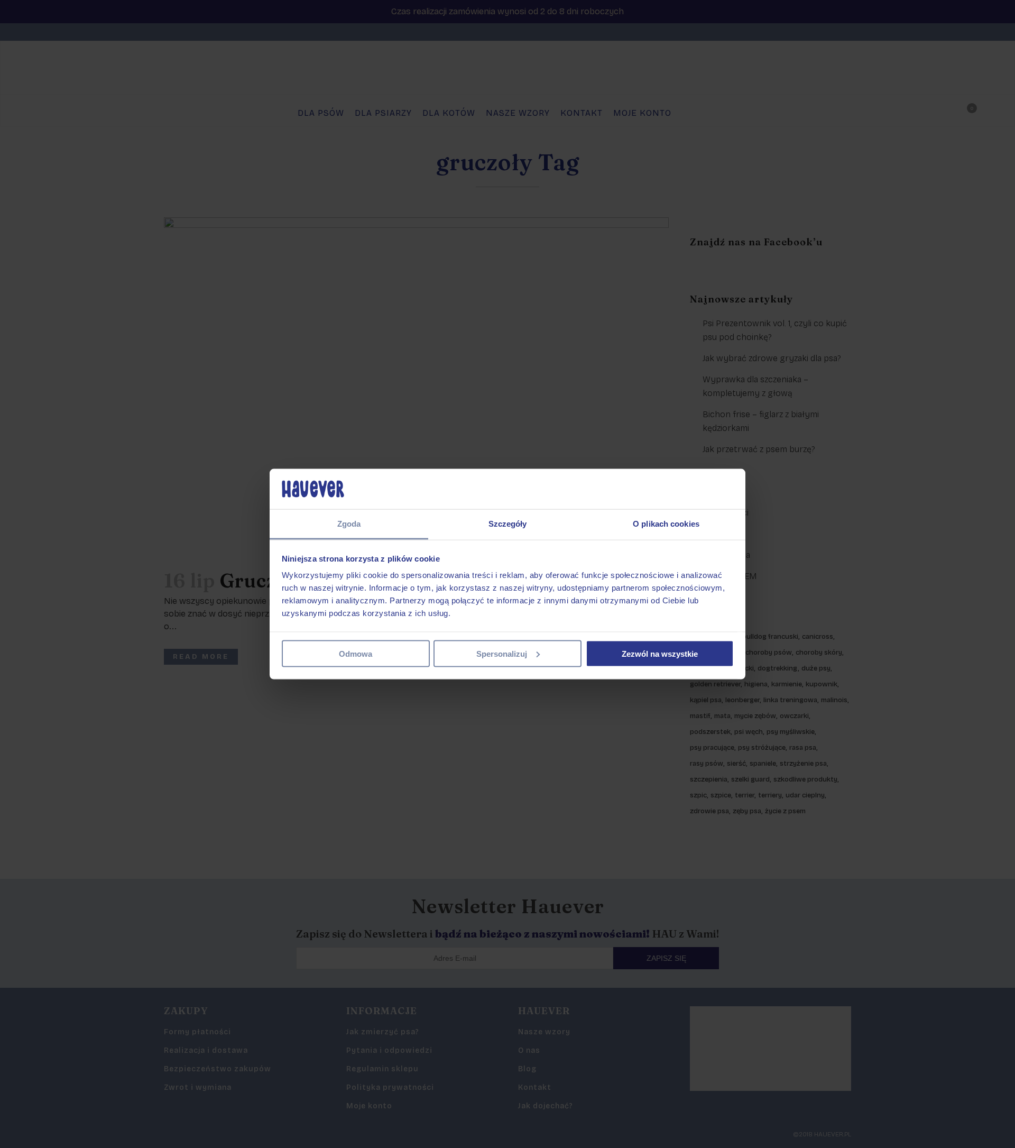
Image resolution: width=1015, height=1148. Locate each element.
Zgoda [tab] (349, 523)
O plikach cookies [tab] (666, 523)
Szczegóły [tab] (507, 523)
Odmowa (355, 653)
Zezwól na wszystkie (660, 653)
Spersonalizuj (501, 653)
